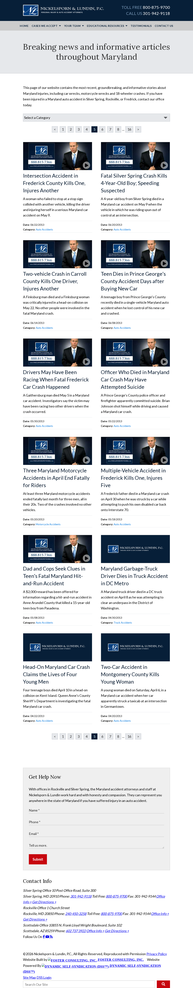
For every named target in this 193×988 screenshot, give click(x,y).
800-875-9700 (156, 7)
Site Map (29, 977)
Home (24, 25)
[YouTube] (47, 937)
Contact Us (164, 25)
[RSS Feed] (51, 937)
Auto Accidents (44, 229)
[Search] (163, 984)
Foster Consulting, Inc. (120, 960)
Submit (38, 859)
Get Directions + (44, 902)
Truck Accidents (123, 622)
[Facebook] (44, 937)
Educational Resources (106, 25)
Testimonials (141, 25)
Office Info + (160, 914)
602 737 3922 (76, 931)
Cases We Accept (45, 25)
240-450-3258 (75, 914)
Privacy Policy (156, 954)
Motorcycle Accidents (48, 524)
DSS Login (44, 977)
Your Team (72, 25)
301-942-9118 (156, 13)
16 (129, 129)
